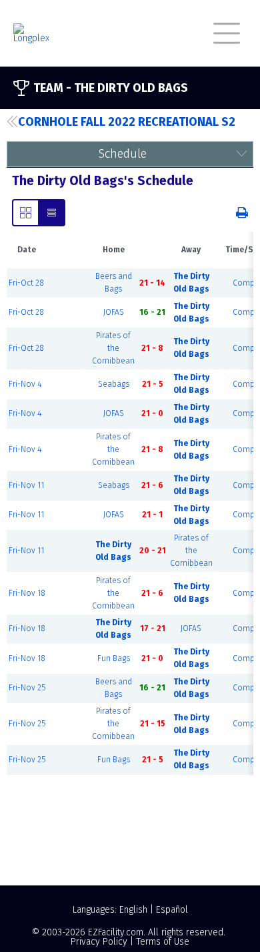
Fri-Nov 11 (26, 485)
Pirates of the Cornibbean (113, 348)
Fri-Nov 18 (27, 593)
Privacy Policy (99, 941)
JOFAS (113, 312)
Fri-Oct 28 (26, 283)
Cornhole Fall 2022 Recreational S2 (126, 122)
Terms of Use (162, 941)
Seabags (113, 384)
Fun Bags (113, 658)
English (133, 909)
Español (172, 909)
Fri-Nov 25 (27, 687)
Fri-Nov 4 (25, 384)
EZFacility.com (115, 932)
